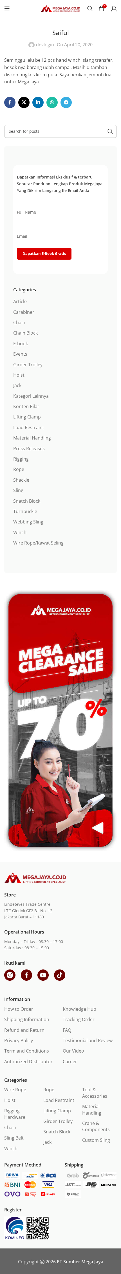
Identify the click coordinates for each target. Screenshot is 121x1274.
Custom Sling (96, 1140)
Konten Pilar (26, 406)
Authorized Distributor (28, 1061)
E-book (20, 343)
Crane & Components (96, 1126)
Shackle (21, 480)
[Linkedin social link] (38, 102)
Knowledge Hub (79, 1009)
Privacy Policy (18, 1040)
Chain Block (25, 333)
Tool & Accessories (94, 1093)
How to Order (18, 1009)
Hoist (18, 375)
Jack (17, 385)
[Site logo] (60, 8)
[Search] (90, 8)
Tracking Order (79, 1019)
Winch (19, 532)
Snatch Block (26, 501)
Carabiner (23, 312)
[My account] (114, 8)
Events (20, 354)
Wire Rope (15, 1090)
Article (20, 301)
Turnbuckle (25, 511)
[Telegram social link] (66, 102)
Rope (18, 469)
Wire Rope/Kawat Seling (38, 543)
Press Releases (29, 448)
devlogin (45, 45)
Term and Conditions (26, 1051)
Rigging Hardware (14, 1114)
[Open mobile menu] (7, 8)
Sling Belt (14, 1138)
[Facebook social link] (9, 102)
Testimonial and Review (88, 1040)
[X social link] (24, 102)
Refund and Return (24, 1030)
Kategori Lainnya (31, 396)
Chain (19, 322)
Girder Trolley (27, 365)
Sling (18, 490)
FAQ (67, 1030)
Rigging (21, 459)
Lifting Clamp (27, 417)
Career (70, 1061)
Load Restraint (28, 427)
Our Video (73, 1051)
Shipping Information (26, 1019)
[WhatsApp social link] (52, 102)
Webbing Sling (28, 522)
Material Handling (32, 438)
